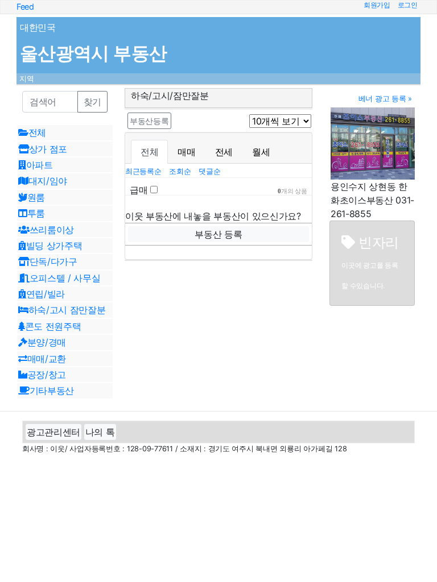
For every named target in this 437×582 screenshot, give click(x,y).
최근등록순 (144, 171)
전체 (149, 151)
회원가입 (377, 5)
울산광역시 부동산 (93, 53)
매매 (186, 151)
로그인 (408, 5)
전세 (224, 151)
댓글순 (209, 171)
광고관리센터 (53, 432)
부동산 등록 (218, 234)
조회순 (181, 171)
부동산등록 (149, 121)
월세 (261, 151)
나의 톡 (100, 432)
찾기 (92, 101)
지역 (26, 78)
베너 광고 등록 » (385, 98)
